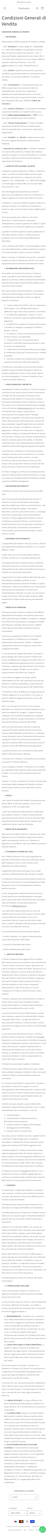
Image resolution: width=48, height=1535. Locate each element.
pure (3, 65)
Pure (13, 1311)
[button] (4, 8)
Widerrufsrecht (36, 1526)
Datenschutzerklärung (15, 1530)
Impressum (39, 1530)
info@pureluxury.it (19, 906)
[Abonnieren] (35, 1497)
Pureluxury (14, 1526)
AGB (25, 1530)
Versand (30, 1530)
